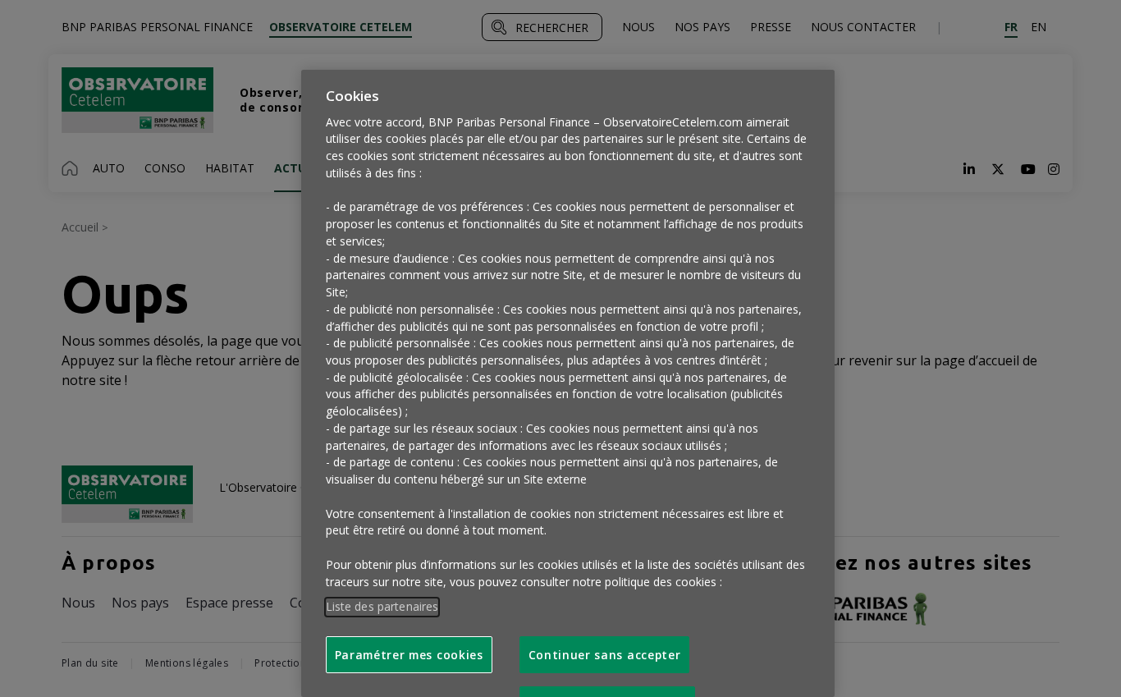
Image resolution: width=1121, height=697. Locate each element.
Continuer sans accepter (604, 655)
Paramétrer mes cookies (409, 655)
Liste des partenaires (382, 606)
